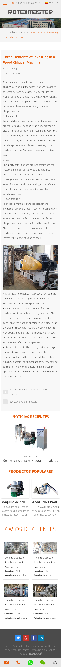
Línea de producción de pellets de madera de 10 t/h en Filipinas (15, 603)
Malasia (41, 566)
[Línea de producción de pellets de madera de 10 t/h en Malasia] (45, 548)
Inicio (4, 32)
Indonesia (13, 566)
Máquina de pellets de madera (15, 502)
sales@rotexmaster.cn (27, 3)
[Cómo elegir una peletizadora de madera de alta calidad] (30, 436)
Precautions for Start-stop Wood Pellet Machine (29, 392)
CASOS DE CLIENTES (30, 529)
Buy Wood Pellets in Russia (23, 401)
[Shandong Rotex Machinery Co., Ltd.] (30, 13)
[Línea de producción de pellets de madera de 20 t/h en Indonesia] (16, 548)
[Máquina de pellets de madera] (15, 488)
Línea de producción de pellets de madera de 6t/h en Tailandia (44, 603)
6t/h (46, 613)
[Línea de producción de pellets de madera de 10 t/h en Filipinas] (16, 590)
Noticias (22, 32)
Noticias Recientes (30, 416)
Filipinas (13, 609)
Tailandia (42, 609)
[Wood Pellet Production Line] (46, 488)
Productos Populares (30, 471)
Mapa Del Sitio (39, 649)
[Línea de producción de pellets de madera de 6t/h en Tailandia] (45, 590)
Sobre (13, 32)
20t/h (18, 571)
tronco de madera (27, 618)
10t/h (47, 571)
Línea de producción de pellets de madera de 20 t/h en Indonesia (16, 560)
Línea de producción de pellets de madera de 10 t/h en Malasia (44, 560)
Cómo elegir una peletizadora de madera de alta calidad (30, 461)
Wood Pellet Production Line (46, 502)
